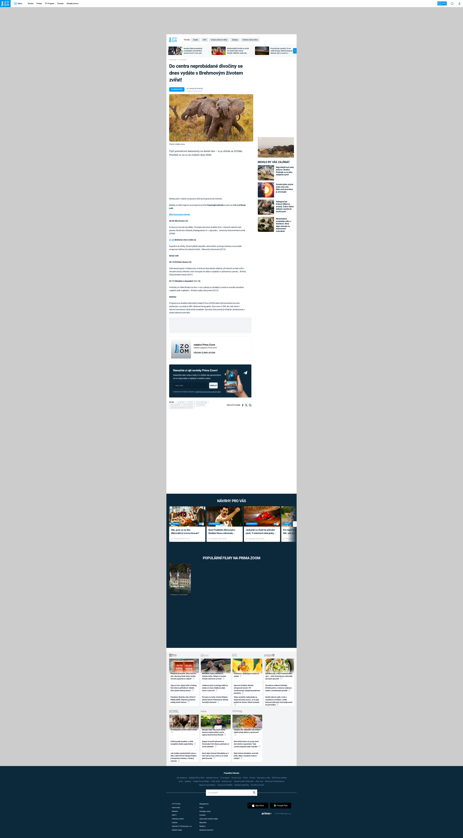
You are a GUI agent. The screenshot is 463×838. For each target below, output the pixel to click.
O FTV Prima (176, 804)
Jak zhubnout (181, 778)
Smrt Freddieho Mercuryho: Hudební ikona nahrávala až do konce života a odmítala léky (222, 532)
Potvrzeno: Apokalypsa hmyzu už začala (246, 675)
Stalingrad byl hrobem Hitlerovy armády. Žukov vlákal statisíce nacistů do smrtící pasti (285, 206)
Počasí (252, 778)
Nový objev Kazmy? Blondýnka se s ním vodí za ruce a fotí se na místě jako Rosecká (215, 755)
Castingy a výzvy (205, 811)
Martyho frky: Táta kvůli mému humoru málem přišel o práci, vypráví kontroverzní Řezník (213, 732)
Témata (30, 3)
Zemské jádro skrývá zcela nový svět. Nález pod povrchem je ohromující (284, 188)
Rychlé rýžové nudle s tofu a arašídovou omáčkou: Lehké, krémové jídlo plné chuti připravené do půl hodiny (278, 701)
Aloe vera (259, 781)
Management (203, 804)
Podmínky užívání (178, 819)
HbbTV (174, 815)
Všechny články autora (204, 352)
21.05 (172, 240)
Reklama (175, 811)
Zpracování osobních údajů (208, 819)
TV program (225, 778)
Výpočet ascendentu (207, 785)
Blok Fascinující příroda (179, 214)
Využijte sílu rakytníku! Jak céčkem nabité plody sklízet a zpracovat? (247, 731)
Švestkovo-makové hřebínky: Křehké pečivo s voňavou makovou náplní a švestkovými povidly (278, 688)
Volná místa (176, 807)
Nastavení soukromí (206, 830)
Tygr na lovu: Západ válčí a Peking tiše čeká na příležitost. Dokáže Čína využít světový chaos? (183, 688)
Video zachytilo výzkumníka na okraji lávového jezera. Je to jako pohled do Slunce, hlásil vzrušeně (246, 699)
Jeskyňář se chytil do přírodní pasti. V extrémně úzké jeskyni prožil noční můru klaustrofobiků (261, 532)
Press (201, 807)
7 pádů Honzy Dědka (201, 781)
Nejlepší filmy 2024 (196, 778)
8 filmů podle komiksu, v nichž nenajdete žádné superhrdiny (181, 742)
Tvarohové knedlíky (225, 785)
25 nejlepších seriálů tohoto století (183, 730)
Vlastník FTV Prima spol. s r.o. (182, 826)
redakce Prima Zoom (194, 91)
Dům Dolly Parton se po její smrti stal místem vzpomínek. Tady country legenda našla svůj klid (246, 744)
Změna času (236, 778)
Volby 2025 (215, 781)
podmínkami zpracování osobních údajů (208, 392)
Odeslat (213, 385)
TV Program (49, 3)
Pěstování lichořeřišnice (274, 781)
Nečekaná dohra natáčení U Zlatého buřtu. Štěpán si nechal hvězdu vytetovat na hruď (214, 676)
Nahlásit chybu (177, 830)
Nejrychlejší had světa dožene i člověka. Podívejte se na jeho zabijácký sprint (285, 171)
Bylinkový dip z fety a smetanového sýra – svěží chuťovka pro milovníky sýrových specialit (278, 676)
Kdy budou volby (263, 778)
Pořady (39, 3)
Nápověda (202, 822)
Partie (245, 778)
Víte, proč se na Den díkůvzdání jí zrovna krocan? (185, 531)
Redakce (202, 826)
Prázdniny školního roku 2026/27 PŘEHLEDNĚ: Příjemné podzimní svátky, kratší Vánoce (183, 699)
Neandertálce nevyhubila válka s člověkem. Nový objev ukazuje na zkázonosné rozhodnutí (283, 225)
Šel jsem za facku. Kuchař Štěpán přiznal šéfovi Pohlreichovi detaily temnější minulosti (215, 699)
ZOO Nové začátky (279, 778)
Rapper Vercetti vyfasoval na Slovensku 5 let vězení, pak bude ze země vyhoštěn (215, 744)
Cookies (174, 822)
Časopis (60, 3)
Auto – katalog (185, 781)
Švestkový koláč (257, 785)
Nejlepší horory (212, 778)
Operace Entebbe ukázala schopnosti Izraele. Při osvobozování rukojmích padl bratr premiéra (247, 689)
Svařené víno (227, 781)
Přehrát (175, 583)
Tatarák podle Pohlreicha (244, 781)
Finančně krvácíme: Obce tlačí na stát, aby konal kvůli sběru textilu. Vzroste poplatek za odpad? (183, 676)
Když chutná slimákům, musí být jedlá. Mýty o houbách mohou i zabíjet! (246, 755)
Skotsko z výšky (177, 586)
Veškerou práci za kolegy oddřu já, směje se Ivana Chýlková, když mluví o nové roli (215, 688)
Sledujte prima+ (73, 3)
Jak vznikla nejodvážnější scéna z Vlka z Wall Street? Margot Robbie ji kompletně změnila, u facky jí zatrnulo (183, 757)
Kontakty (202, 815)
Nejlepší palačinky (241, 785)
